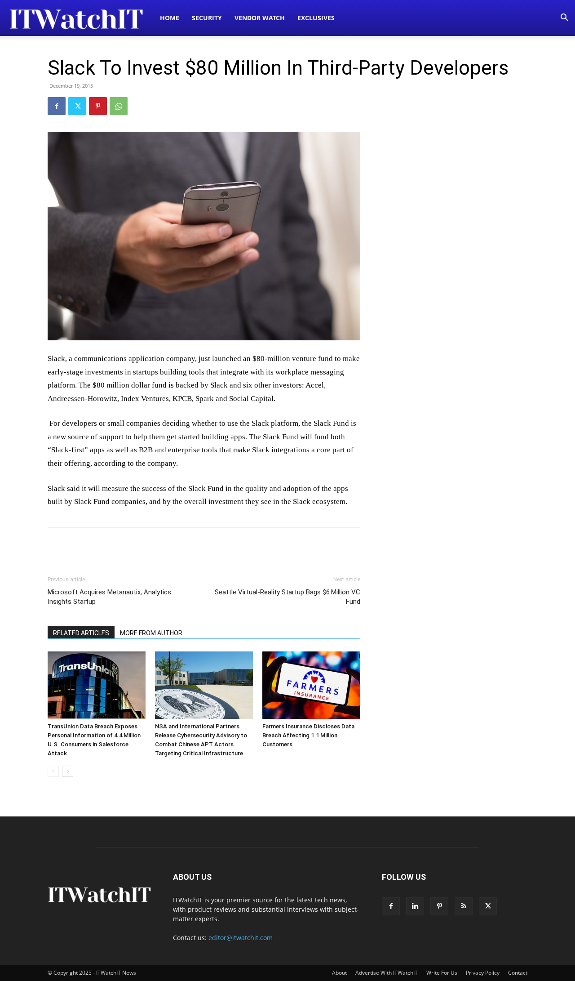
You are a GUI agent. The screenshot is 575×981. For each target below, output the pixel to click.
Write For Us (441, 973)
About (339, 973)
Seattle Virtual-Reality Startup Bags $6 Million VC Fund (287, 597)
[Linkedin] (415, 906)
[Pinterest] (98, 106)
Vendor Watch (259, 17)
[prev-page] (53, 771)
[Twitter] (77, 106)
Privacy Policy (483, 973)
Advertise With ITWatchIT (386, 973)
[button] (564, 18)
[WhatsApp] (119, 106)
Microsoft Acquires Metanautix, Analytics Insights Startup (109, 597)
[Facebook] (57, 106)
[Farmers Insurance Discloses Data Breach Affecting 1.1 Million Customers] (311, 685)
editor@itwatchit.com (240, 937)
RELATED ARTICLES (81, 633)
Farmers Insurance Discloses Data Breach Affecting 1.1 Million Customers (308, 735)
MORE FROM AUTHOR (151, 633)
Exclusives (316, 17)
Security (207, 17)
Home (169, 17)
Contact (517, 973)
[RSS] (464, 906)
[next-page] (67, 771)
